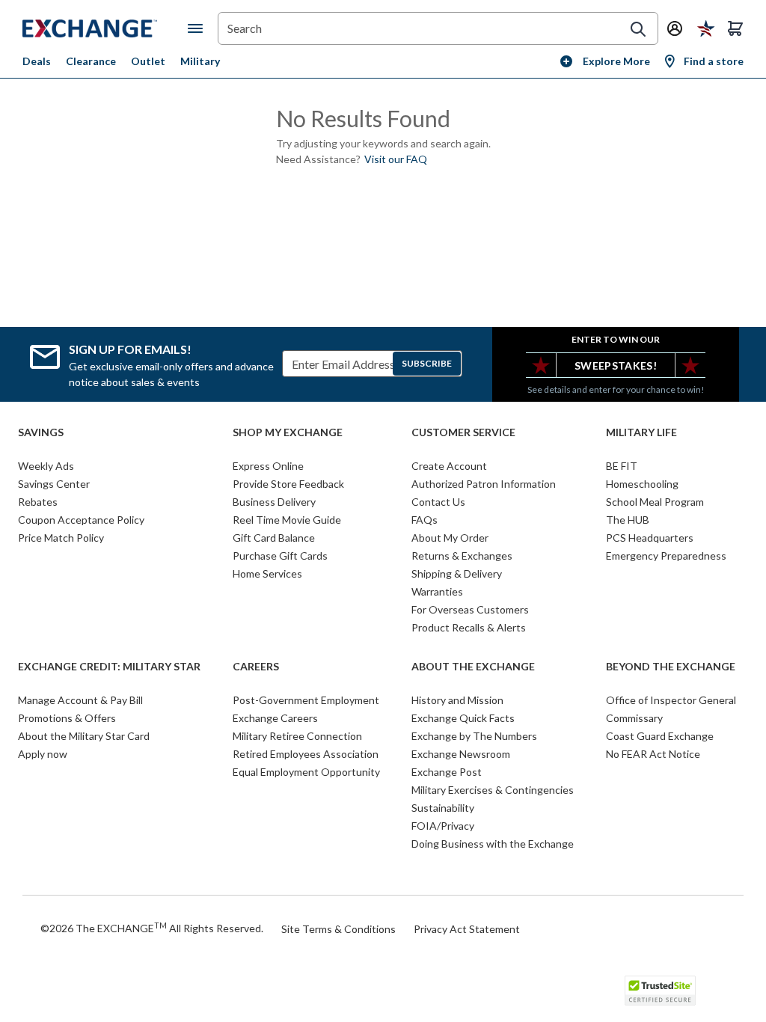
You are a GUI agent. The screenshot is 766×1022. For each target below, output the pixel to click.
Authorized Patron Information (483, 483)
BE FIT (621, 465)
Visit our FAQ (395, 159)
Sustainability (442, 807)
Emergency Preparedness (666, 555)
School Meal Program (655, 501)
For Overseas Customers (470, 609)
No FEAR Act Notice (653, 753)
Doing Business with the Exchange (492, 843)
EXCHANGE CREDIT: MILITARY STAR (109, 667)
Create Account (449, 465)
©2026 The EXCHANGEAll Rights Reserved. (151, 927)
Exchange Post (446, 771)
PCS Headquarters (649, 537)
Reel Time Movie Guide (287, 519)
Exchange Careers (275, 718)
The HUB (627, 519)
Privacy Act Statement (467, 928)
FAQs (424, 519)
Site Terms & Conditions (338, 928)
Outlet (148, 61)
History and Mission (457, 700)
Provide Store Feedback (288, 483)
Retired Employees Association (306, 753)
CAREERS (256, 667)
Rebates (38, 501)
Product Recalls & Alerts (468, 627)
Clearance (91, 61)
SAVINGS (41, 432)
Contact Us (438, 501)
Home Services (267, 573)
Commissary (634, 718)
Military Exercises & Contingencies (492, 789)
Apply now (42, 753)
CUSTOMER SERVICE (463, 432)
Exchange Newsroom (460, 753)
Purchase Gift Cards (280, 555)
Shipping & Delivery (456, 573)
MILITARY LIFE (641, 432)
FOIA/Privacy (442, 825)
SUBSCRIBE (427, 363)
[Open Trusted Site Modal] (660, 991)
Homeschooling (642, 483)
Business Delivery (274, 501)
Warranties (437, 591)
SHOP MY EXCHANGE (288, 432)
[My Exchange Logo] (105, 28)
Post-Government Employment (306, 700)
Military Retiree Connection (297, 735)
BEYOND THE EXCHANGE (670, 667)
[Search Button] (638, 29)
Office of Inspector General (671, 700)
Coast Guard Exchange (660, 735)
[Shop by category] (198, 28)
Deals (36, 61)
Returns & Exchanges (461, 555)
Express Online (268, 465)
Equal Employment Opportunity (306, 771)
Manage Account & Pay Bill (80, 700)
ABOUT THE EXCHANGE (473, 667)
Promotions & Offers (67, 718)
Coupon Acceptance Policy (81, 519)
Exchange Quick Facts (463, 718)
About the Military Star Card (84, 735)
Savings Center (54, 483)
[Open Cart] (735, 28)
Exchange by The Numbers (474, 735)
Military (200, 61)
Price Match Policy (61, 537)
